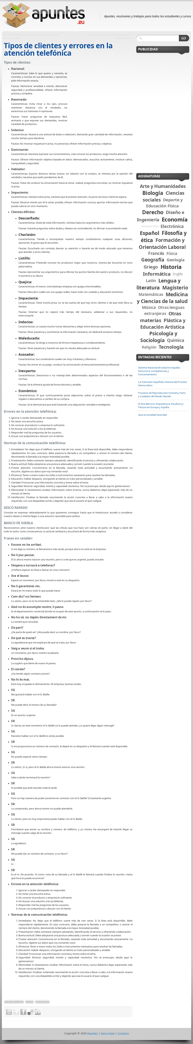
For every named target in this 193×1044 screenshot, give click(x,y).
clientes (29, 1001)
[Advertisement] (100, 98)
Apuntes (92, 1033)
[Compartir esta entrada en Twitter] (9, 1012)
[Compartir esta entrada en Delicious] (31, 1012)
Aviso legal (108, 1033)
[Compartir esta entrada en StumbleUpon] (38, 1012)
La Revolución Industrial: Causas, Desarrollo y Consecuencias (109, 36)
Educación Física (150, 226)
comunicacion (42, 1001)
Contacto (123, 1033)
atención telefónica (14, 1001)
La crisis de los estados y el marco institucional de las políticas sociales (31, 36)
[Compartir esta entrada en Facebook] (23, 1012)
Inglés (178, 273)
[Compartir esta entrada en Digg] (16, 1012)
